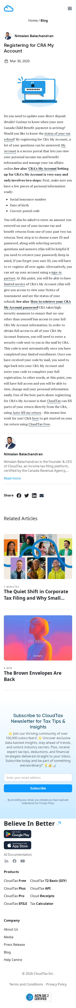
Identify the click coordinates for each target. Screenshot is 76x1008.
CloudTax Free (39, 424)
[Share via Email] (42, 495)
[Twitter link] (26, 495)
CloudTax (54, 401)
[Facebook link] (19, 495)
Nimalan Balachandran (34, 36)
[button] (68, 8)
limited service (14, 284)
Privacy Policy (56, 984)
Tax (42, 903)
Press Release (14, 944)
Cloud (42, 896)
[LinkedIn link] (34, 495)
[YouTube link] (22, 860)
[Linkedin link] (6, 860)
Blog (44, 20)
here (35, 418)
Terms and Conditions (26, 984)
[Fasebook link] (14, 860)
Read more (12, 478)
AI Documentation (18, 854)
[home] (9, 8)
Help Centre (13, 960)
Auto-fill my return (27, 412)
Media (8, 937)
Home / (34, 20)
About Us (11, 929)
